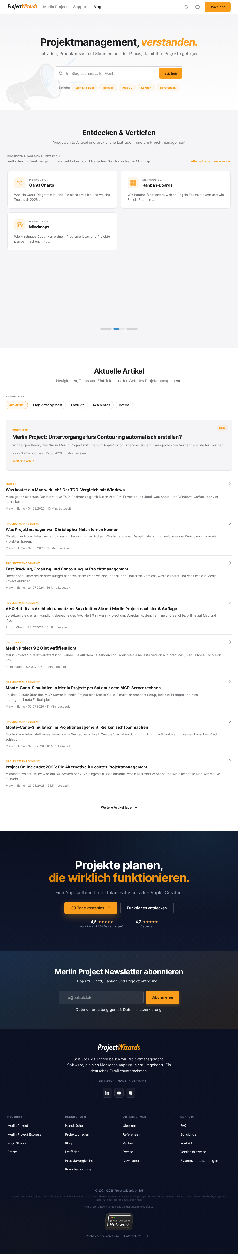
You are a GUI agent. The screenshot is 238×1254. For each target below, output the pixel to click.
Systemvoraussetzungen (199, 1161)
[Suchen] (186, 7)
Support (80, 6)
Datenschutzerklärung (142, 1009)
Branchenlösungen (79, 1169)
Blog (97, 6)
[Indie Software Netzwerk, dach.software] (118, 1221)
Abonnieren (162, 997)
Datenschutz (132, 1236)
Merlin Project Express (24, 1134)
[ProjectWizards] (119, 1048)
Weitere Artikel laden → (119, 807)
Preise (12, 1152)
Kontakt (186, 1143)
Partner (128, 1143)
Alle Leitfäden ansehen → (211, 161)
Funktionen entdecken (147, 908)
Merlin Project (55, 6)
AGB (149, 1236)
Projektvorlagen (77, 1134)
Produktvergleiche (79, 1161)
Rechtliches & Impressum (102, 1236)
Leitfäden (72, 1152)
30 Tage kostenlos (87, 908)
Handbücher (74, 1125)
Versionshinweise (193, 1152)
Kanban (146, 87)
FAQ (183, 1125)
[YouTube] (119, 1093)
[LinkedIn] (107, 1093)
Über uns (129, 1125)
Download (217, 7)
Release (108, 87)
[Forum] (130, 1093)
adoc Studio (16, 1143)
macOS (127, 87)
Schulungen (189, 1134)
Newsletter (131, 1161)
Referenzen (168, 87)
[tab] (106, 329)
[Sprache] (197, 7)
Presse (128, 1152)
